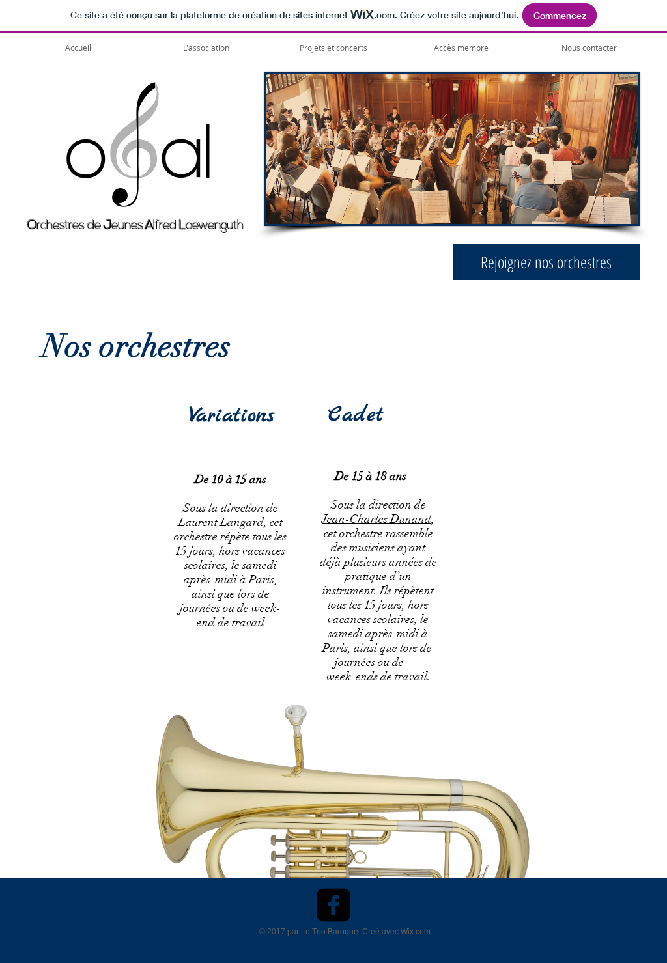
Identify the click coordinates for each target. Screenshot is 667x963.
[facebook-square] (333, 905)
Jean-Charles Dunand (376, 519)
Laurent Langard (221, 522)
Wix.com (416, 931)
